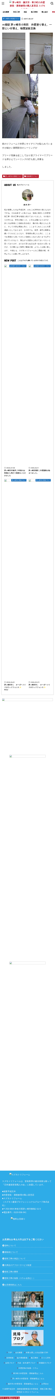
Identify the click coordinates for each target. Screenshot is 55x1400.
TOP (10, 1353)
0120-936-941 (20, 1212)
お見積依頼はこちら (13, 1285)
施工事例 (34, 12)
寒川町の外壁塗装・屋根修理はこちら (28, 1373)
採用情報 (9, 1358)
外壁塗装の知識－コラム (28, 1368)
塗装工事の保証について (15, 1258)
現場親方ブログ (32, 176)
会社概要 (6, 12)
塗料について (10, 1245)
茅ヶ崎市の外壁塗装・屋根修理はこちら (28, 1379)
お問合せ (45, 1384)
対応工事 (16, 12)
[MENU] (3, 3)
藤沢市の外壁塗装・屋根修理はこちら (23, 1384)
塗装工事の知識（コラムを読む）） (20, 1278)
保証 (25, 12)
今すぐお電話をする (10, 1398)
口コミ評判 (45, 1358)
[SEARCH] (52, 3)
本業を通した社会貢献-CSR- (37, 1353)
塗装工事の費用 (11, 1272)
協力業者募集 (22, 1358)
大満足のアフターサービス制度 (18, 1265)
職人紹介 (45, 12)
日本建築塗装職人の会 (14, 1185)
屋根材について (11, 1252)
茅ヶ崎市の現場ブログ (11, 19)
